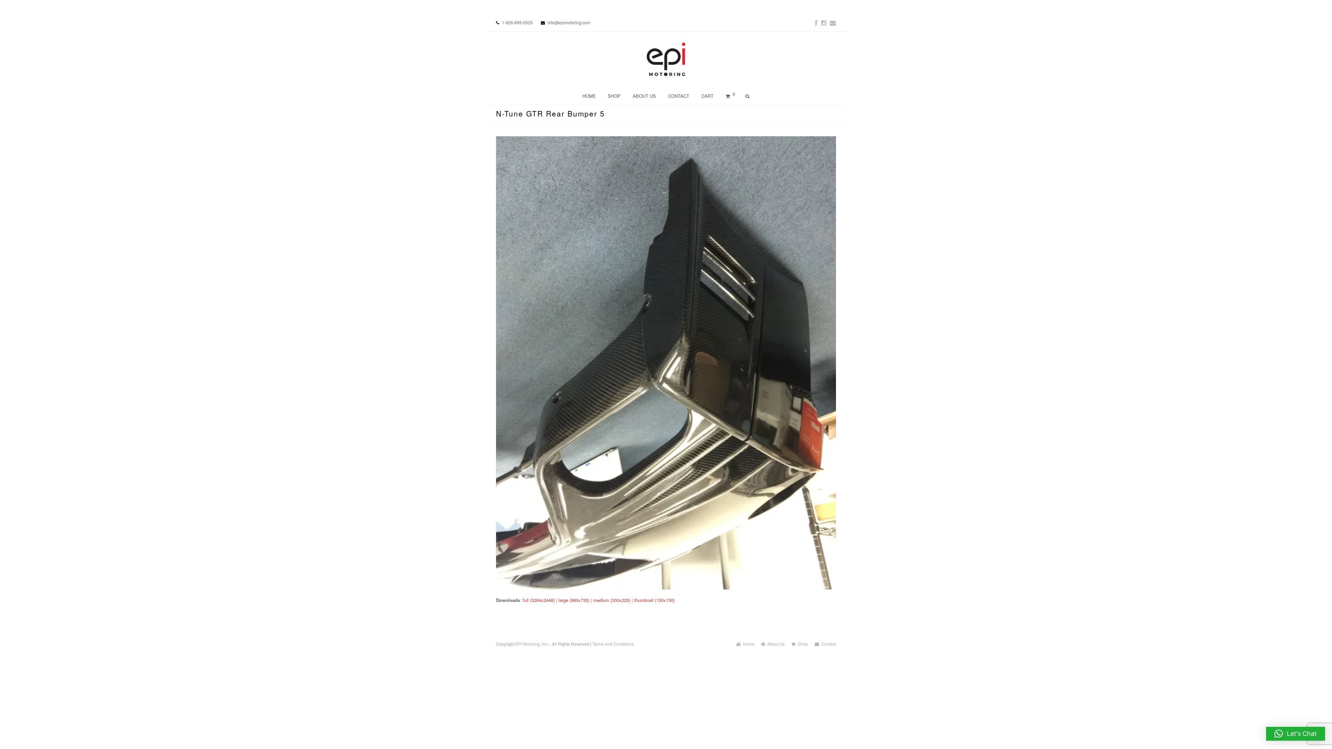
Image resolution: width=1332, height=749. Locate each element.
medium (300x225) (611, 600)
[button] (1295, 734)
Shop (803, 644)
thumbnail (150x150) (654, 600)
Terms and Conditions (613, 644)
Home (748, 644)
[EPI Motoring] (666, 59)
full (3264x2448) (539, 600)
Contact (828, 644)
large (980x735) (573, 600)
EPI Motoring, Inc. (531, 644)
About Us (776, 644)
